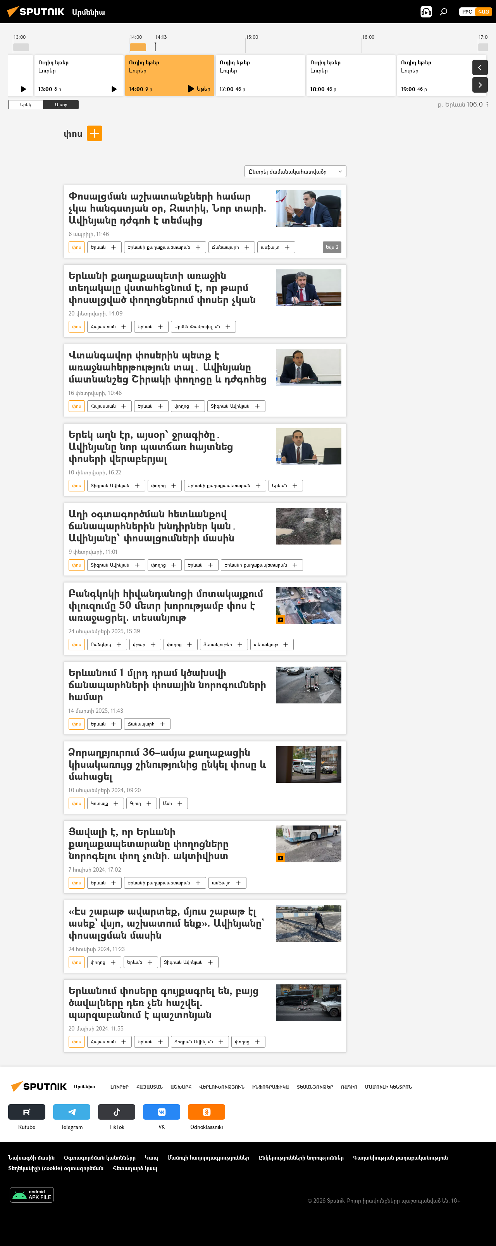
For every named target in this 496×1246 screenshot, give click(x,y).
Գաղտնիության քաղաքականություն (400, 1157)
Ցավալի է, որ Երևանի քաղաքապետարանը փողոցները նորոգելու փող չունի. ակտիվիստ (149, 843)
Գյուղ (135, 803)
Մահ (167, 803)
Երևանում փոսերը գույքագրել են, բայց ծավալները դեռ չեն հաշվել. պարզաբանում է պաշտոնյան (164, 1002)
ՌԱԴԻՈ (349, 1087)
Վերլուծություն (222, 1087)
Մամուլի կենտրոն (388, 1087)
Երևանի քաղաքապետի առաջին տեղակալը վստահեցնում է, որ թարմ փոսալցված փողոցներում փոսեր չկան (162, 287)
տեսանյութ (266, 644)
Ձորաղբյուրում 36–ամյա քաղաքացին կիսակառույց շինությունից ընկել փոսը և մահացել (167, 764)
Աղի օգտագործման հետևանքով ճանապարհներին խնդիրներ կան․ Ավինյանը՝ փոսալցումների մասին (153, 526)
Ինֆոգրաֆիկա (270, 1087)
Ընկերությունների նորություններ (301, 1157)
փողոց (181, 406)
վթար (139, 644)
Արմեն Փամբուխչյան (197, 326)
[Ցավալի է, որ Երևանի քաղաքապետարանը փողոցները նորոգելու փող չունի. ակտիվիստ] (308, 843)
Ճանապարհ (225, 247)
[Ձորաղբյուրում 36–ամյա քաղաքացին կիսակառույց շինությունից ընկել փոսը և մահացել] (308, 764)
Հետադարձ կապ (135, 1168)
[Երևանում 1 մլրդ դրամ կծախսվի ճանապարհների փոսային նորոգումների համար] (308, 685)
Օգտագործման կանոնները (100, 1157)
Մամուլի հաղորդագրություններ (208, 1157)
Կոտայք (99, 803)
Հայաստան (103, 326)
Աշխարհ (180, 1087)
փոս (73, 133)
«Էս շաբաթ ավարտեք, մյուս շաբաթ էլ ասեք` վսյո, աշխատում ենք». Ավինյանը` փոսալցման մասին (166, 923)
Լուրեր (47, 70)
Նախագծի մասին (31, 1157)
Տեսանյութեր (217, 644)
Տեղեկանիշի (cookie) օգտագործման (55, 1168)
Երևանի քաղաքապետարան (158, 247)
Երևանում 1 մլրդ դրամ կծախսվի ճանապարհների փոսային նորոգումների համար (167, 685)
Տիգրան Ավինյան (230, 406)
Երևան (98, 247)
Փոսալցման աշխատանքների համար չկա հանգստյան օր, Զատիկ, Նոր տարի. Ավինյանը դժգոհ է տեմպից (168, 208)
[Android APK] (31, 1195)
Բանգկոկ (101, 644)
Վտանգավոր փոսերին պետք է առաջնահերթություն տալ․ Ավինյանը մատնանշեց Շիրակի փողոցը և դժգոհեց (168, 367)
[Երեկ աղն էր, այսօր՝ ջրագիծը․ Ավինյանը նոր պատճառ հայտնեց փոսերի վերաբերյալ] (308, 446)
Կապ (151, 1157)
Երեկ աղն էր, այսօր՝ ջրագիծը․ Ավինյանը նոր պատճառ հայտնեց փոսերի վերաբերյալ (151, 446)
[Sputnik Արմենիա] (38, 18)
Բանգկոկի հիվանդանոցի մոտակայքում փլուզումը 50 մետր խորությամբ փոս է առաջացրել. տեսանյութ (166, 605)
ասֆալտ (270, 247)
